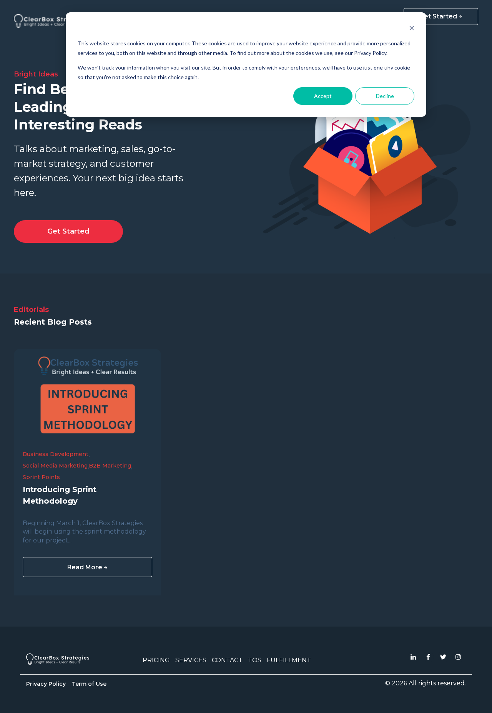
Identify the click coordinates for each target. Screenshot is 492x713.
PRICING (156, 660)
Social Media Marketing (55, 465)
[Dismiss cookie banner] (411, 29)
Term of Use (89, 683)
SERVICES (190, 660)
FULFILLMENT (289, 660)
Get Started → (440, 16)
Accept (323, 96)
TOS (254, 660)
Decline (385, 96)
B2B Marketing (110, 465)
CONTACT (227, 660)
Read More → (87, 567)
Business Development (55, 454)
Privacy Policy (46, 683)
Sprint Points (41, 477)
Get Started (68, 231)
